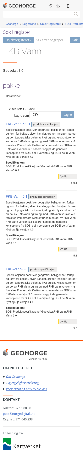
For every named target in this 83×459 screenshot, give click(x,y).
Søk (75, 40)
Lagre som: (22, 115)
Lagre (68, 114)
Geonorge (12, 23)
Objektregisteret (50, 23)
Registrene (29, 23)
